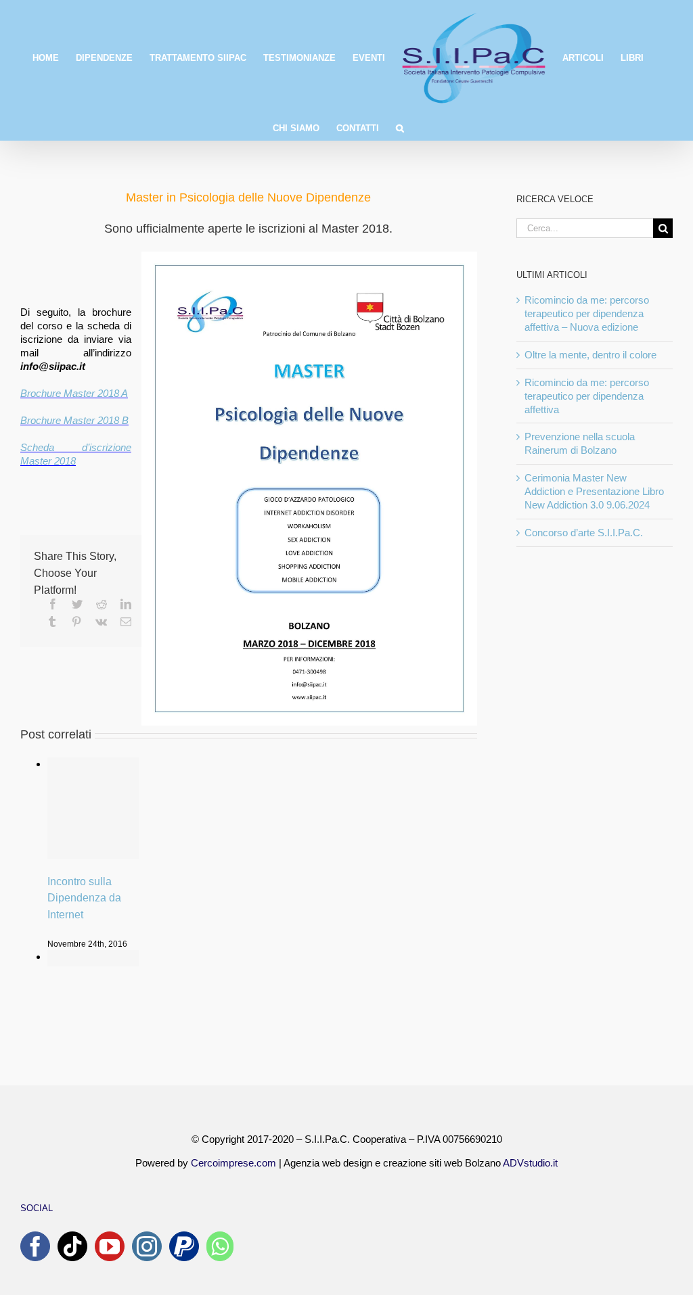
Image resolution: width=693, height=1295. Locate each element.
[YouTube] (110, 1246)
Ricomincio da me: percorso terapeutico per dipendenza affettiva (586, 396)
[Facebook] (35, 1246)
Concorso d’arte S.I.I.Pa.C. (583, 532)
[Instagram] (147, 1246)
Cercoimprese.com (233, 1163)
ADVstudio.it (530, 1163)
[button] (400, 127)
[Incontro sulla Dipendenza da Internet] (93, 808)
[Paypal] (184, 1246)
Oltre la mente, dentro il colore (590, 354)
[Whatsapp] (219, 1246)
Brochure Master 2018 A (74, 393)
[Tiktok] (72, 1246)
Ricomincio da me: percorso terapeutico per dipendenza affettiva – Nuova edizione (586, 313)
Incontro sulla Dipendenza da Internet (84, 898)
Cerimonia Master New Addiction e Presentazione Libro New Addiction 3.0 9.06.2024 (594, 491)
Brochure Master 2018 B (74, 420)
